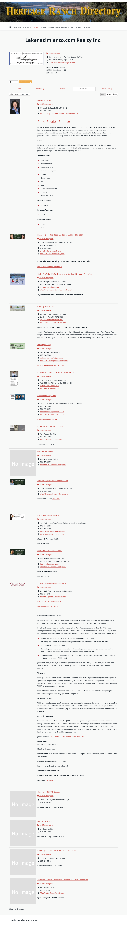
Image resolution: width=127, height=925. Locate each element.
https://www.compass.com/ (50, 388)
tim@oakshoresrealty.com (49, 564)
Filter (11, 94)
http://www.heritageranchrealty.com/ (54, 361)
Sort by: (21, 94)
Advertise (43, 27)
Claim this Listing (26, 82)
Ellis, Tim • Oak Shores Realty (49, 550)
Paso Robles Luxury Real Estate (49, 601)
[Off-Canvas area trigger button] (10, 27)
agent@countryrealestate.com (51, 320)
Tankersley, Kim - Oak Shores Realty (52, 480)
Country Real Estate (45, 306)
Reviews (62, 89)
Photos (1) (40, 89)
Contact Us (87, 27)
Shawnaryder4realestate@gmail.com (53, 531)
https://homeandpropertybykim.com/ (54, 494)
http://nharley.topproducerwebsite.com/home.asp (59, 113)
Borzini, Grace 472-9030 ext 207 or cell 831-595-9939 (60, 235)
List (104, 94)
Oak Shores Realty (45, 451)
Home (15, 27)
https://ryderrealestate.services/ (52, 534)
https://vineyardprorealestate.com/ (53, 597)
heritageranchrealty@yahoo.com (52, 358)
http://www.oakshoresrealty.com (52, 254)
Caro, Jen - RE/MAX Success (49, 792)
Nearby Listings (106, 89)
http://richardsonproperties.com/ (52, 414)
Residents (51, 27)
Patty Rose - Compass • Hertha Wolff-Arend (55, 372)
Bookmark (14, 82)
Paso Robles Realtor (53, 121)
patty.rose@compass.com (49, 386)
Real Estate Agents (55, 53)
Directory (36, 27)
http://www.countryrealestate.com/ (53, 322)
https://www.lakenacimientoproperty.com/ (56, 290)
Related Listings (84, 89)
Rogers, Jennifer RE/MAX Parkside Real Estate (56, 850)
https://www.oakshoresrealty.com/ (53, 465)
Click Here (56, 499)
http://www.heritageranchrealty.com (51, 365)
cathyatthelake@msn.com (49, 287)
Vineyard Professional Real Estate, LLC (53, 583)
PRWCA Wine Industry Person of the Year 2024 (66, 737)
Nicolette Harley (44, 100)
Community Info (27, 27)
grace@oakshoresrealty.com (50, 251)
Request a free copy (67, 27)
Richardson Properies (46, 395)
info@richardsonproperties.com (52, 412)
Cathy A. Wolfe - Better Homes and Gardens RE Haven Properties (64, 274)
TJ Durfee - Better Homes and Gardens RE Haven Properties (62, 879)
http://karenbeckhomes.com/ (51, 439)
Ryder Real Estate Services (48, 515)
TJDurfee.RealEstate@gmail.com (52, 893)
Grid (109, 94)
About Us (78, 27)
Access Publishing (31, 920)
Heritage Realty (44, 344)
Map (19, 27)
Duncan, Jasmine (44, 821)
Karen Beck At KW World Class (50, 426)
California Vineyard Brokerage (48, 606)
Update (57, 27)
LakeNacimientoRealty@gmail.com (62, 62)
